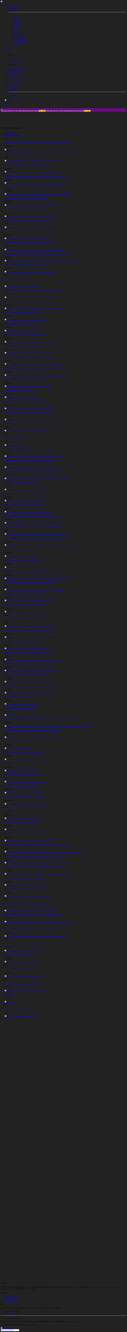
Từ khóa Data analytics (12, 135)
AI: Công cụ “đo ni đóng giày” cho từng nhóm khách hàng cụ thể (23, 423)
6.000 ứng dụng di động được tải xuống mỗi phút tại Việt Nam (22, 774)
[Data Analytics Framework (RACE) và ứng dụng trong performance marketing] (30, 693)
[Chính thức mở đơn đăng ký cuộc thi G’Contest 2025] (22, 397)
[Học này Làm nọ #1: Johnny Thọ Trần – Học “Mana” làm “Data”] (26, 648)
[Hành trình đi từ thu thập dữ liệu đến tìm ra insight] (21, 704)
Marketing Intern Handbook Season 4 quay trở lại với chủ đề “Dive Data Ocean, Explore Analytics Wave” (34, 571)
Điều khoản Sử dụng (11, 1296)
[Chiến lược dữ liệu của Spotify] (15, 445)
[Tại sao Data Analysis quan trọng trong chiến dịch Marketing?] (25, 793)
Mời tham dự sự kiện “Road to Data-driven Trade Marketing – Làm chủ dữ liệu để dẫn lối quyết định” (33, 290)
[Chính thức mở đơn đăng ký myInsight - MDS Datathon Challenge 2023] (28, 759)
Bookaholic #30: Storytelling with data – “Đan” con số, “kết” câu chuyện (25, 604)
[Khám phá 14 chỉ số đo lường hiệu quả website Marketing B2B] (25, 319)
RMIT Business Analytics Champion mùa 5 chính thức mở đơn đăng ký (24, 504)
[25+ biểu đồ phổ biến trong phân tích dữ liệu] (19, 748)
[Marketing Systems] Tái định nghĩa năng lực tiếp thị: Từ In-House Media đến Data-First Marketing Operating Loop (37, 253)
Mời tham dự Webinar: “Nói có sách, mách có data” (19, 811)
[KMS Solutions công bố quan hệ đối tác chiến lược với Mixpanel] (26, 829)
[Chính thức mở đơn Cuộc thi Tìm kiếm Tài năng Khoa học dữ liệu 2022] (28, 840)
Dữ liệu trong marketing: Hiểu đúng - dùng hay (18, 1009)
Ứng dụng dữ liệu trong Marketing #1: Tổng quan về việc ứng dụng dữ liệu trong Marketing (30, 582)
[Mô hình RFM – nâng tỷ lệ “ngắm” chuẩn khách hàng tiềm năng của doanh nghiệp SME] (33, 467)
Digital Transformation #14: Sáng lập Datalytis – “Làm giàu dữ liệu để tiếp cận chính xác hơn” (31, 929)
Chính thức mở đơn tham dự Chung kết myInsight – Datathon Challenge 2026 (26, 198)
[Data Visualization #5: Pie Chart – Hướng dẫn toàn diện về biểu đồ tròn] (28, 353)
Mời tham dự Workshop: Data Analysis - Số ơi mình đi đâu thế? (22, 983)
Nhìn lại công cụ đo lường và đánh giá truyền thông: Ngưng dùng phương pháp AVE (28, 663)
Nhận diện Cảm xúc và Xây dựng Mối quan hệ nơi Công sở (23, 111)
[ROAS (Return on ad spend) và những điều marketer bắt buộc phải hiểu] (28, 600)
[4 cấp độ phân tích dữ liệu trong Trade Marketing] (21, 286)
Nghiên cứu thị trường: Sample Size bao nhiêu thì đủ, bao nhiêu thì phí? (24, 231)
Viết (2, 107)
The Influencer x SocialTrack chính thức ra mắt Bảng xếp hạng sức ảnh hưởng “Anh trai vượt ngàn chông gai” (35, 176)
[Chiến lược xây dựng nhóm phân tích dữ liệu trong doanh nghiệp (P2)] (27, 885)
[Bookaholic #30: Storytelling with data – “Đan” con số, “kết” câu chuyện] (28, 612)
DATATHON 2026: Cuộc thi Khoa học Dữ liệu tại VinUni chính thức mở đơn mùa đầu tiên (29, 242)
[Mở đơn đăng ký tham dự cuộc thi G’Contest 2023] (21, 770)
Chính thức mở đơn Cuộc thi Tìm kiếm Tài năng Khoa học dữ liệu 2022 (24, 833)
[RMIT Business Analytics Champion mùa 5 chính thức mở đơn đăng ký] (28, 512)
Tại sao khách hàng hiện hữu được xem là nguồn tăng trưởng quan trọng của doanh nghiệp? (30, 449)
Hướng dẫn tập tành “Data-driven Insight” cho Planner (20, 323)
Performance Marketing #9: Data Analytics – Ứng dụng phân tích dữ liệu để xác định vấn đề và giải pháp (34, 866)
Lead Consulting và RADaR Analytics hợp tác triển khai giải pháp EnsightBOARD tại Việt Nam (31, 515)
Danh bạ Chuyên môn (12, 133)
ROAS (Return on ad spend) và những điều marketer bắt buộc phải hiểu (24, 593)
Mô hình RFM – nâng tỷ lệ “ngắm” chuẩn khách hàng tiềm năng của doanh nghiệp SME (29, 460)
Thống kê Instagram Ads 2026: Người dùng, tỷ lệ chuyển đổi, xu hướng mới (25, 264)
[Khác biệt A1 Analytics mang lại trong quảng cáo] (21, 962)
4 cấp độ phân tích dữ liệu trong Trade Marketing (18, 279)
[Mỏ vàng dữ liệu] (11, 1002)
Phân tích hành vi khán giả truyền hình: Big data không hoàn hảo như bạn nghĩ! (27, 674)
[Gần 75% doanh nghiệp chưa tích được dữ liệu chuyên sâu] (24, 976)
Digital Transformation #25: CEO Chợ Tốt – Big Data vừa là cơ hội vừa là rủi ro (27, 903)
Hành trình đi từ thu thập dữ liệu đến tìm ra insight (19, 696)
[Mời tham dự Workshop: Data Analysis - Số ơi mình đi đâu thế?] (25, 991)
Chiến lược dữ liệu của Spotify (13, 438)
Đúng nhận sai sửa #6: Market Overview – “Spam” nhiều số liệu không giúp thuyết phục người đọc (32, 527)
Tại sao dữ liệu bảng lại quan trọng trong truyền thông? (20, 708)
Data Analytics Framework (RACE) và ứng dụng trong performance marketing (27, 685)
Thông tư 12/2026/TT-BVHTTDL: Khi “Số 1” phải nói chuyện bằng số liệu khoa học (28, 164)
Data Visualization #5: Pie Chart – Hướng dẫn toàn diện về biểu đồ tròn (25, 345)
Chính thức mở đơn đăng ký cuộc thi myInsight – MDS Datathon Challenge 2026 (27, 220)
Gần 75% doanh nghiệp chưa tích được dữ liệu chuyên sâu (21, 969)
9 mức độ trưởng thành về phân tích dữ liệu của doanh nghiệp (22, 482)
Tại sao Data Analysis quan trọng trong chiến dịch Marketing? (22, 785)
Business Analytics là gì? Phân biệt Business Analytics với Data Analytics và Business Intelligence (32, 471)
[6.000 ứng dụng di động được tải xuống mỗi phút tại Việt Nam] (25, 782)
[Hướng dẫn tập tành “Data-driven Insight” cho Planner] (23, 331)
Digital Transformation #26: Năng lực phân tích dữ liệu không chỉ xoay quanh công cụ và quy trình (32, 855)
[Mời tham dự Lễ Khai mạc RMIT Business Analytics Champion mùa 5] (28, 501)
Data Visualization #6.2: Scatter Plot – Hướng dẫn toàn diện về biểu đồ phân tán (27, 334)
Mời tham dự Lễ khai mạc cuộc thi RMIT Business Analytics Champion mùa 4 (26, 619)
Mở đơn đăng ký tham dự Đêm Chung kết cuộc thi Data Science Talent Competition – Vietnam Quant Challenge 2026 (37, 142)
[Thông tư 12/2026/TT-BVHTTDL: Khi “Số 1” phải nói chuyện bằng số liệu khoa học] (33, 172)
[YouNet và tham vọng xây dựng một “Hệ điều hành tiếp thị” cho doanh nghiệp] (30, 216)
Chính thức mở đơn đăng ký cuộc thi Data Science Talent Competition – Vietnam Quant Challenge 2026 (33, 187)
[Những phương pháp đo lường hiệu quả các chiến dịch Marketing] (26, 567)
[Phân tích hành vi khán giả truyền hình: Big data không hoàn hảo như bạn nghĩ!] (30, 682)
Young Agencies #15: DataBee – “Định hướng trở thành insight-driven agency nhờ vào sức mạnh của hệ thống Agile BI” (38, 844)
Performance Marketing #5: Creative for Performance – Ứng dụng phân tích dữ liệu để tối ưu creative (33, 914)
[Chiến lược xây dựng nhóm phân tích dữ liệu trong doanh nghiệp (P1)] (27, 896)
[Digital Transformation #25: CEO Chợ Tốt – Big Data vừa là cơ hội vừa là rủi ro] (31, 910)
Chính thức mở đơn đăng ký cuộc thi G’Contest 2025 (19, 390)
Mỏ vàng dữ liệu (9, 994)
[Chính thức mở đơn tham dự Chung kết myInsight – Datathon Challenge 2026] (30, 205)
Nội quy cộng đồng (11, 1300)
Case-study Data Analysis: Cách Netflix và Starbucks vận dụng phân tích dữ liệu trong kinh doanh (32, 730)
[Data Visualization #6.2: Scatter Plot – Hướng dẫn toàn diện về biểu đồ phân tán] (31, 342)
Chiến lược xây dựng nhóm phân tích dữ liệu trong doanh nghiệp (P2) (24, 878)
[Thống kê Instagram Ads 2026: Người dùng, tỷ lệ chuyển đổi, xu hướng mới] (29, 272)
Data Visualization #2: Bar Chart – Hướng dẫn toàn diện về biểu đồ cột (24, 379)
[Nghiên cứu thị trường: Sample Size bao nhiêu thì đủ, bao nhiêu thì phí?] (28, 238)
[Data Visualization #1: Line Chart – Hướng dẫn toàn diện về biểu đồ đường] (29, 408)
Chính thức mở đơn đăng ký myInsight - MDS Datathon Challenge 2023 (24, 752)
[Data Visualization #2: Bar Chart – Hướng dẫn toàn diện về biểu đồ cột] (28, 386)
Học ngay (42, 111)
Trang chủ (8, 131)
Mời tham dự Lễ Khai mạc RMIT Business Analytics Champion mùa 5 (24, 493)
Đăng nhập (8, 102)
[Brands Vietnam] (7, 1)
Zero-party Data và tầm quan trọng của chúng (18, 549)
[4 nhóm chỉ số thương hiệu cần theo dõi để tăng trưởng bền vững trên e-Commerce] (31, 419)
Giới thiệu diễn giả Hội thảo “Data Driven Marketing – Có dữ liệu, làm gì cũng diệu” (28, 630)
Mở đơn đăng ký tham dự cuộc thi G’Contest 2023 (18, 763)
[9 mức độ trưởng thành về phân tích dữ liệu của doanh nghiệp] (25, 489)
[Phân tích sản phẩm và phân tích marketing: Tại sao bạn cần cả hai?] (27, 804)
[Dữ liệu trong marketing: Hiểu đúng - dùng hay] (20, 1016)
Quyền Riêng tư (10, 1298)
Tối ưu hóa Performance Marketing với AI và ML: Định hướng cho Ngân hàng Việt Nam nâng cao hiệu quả (34, 538)
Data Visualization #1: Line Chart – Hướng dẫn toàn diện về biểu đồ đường (26, 401)
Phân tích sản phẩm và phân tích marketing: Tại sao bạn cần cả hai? (24, 796)
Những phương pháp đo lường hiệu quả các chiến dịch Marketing (23, 560)
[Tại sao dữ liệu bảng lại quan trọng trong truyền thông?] (23, 715)
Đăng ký (7, 104)
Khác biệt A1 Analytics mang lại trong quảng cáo (18, 954)
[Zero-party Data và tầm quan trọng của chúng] (20, 556)
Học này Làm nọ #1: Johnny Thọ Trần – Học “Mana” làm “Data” (23, 641)
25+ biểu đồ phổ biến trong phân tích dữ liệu (17, 741)
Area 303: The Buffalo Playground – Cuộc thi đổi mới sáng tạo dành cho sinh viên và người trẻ (31, 153)
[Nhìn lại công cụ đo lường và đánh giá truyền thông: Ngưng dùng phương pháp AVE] (32, 670)
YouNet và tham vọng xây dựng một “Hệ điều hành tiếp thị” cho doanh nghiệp (26, 209)
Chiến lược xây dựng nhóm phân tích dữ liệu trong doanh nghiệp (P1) (24, 889)
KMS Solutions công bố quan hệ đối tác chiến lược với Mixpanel (22, 822)
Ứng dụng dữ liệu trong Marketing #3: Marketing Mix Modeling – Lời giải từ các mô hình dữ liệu (32, 368)
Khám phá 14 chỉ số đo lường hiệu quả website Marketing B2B (22, 312)
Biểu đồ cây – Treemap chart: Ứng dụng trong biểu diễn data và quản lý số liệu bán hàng (29, 652)
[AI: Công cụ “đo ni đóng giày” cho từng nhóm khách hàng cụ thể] (26, 431)
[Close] (1, 109)
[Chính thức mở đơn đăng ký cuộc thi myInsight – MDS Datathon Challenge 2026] (31, 227)
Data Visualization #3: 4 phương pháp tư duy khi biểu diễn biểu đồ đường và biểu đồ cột (29, 357)
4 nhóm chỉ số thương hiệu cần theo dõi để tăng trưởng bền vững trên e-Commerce (27, 412)
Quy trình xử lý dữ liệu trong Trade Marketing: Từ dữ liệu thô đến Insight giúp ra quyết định (30, 301)
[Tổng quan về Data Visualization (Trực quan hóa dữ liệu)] (23, 950)
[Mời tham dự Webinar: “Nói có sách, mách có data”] (22, 818)
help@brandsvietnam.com (13, 1313)
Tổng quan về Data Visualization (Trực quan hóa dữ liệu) (21, 943)
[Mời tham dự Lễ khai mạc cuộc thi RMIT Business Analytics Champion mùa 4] (30, 626)
